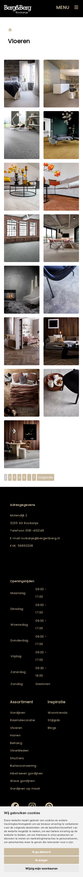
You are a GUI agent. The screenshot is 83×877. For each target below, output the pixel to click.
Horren (15, 735)
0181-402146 (34, 530)
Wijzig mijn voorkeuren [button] (41, 868)
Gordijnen (17, 712)
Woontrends (57, 712)
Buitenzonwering (23, 765)
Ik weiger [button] (41, 860)
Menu (63, 7)
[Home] (10, 30)
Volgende (45, 477)
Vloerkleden (19, 750)
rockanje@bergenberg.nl (40, 538)
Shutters (17, 758)
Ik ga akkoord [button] (41, 852)
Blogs (52, 728)
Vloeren (16, 728)
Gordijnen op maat (25, 788)
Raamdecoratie (22, 720)
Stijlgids (54, 720)
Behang (16, 743)
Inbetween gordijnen (26, 773)
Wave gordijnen (22, 781)
